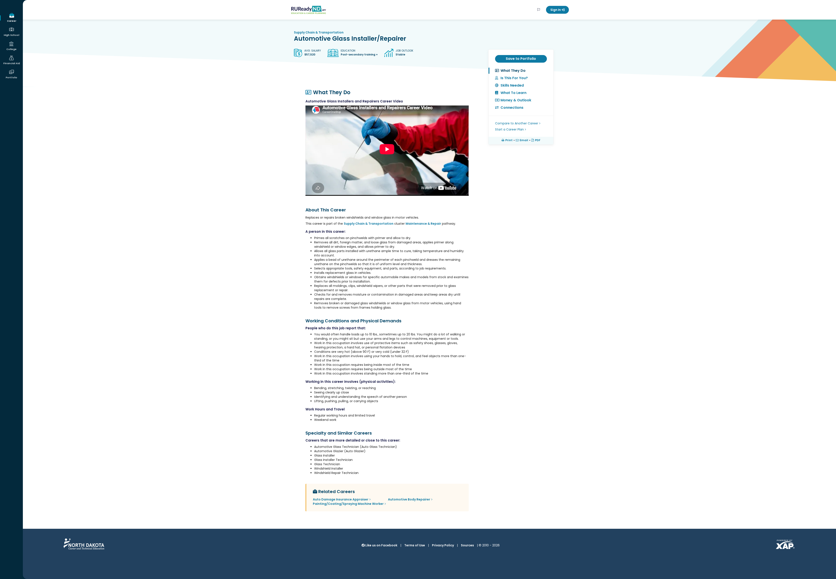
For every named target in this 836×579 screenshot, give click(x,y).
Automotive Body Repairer (409, 499)
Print (508, 140)
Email (524, 140)
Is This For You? (514, 77)
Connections (512, 107)
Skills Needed (512, 85)
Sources (467, 545)
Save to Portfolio (521, 58)
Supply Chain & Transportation (319, 32)
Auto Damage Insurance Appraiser (340, 499)
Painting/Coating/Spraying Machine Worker (348, 504)
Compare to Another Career (516, 123)
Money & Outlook (516, 100)
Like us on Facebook (381, 545)
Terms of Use (414, 545)
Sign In (555, 10)
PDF (537, 140)
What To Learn (513, 92)
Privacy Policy (443, 545)
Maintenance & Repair (423, 223)
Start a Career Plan (509, 129)
